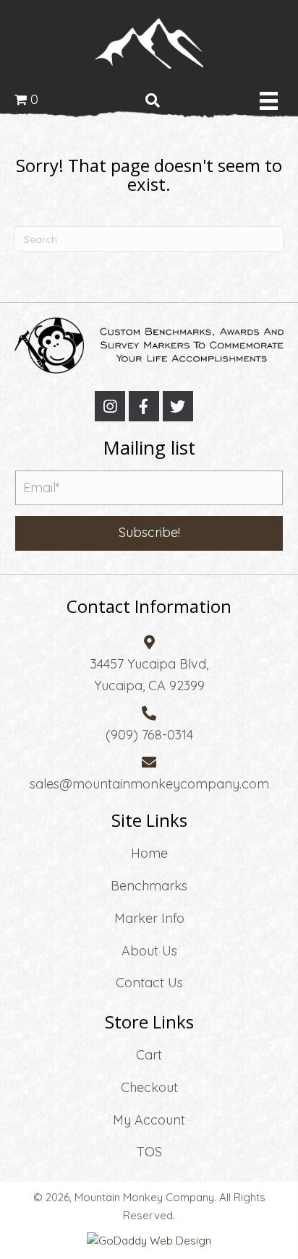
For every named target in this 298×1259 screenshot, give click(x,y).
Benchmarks (149, 885)
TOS (149, 1151)
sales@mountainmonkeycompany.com (149, 783)
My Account (149, 1120)
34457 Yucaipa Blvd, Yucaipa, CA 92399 (149, 675)
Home (149, 853)
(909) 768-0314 (149, 734)
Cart (149, 1055)
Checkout (149, 1087)
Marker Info (149, 918)
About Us (149, 950)
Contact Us (149, 982)
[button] (110, 406)
